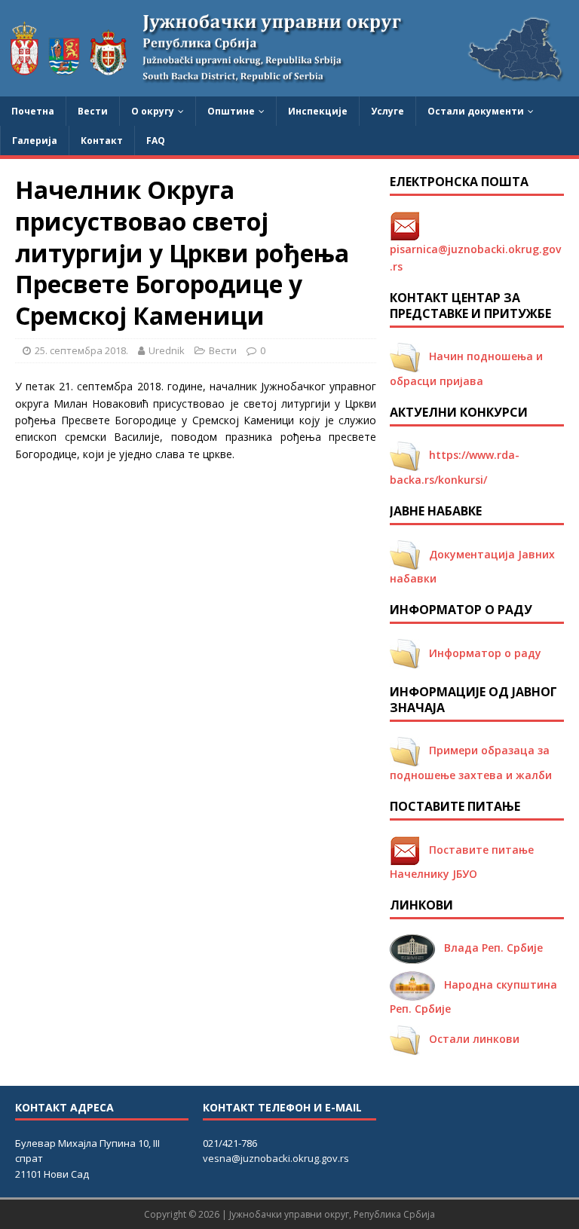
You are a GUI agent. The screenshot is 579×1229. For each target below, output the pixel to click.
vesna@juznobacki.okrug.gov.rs (276, 1158)
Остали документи (475, 111)
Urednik (167, 350)
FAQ (155, 140)
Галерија (34, 140)
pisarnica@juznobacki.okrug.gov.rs (475, 246)
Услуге (387, 111)
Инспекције (318, 111)
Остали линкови (469, 1039)
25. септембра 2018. (81, 350)
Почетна (32, 111)
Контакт (102, 140)
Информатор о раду (480, 653)
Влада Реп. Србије (489, 947)
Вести (93, 111)
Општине (231, 111)
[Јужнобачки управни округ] (289, 88)
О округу (152, 111)
